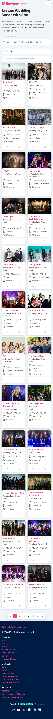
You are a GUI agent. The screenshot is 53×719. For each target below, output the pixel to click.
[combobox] (7, 41)
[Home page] (14, 4)
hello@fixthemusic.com (15, 627)
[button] (48, 3)
